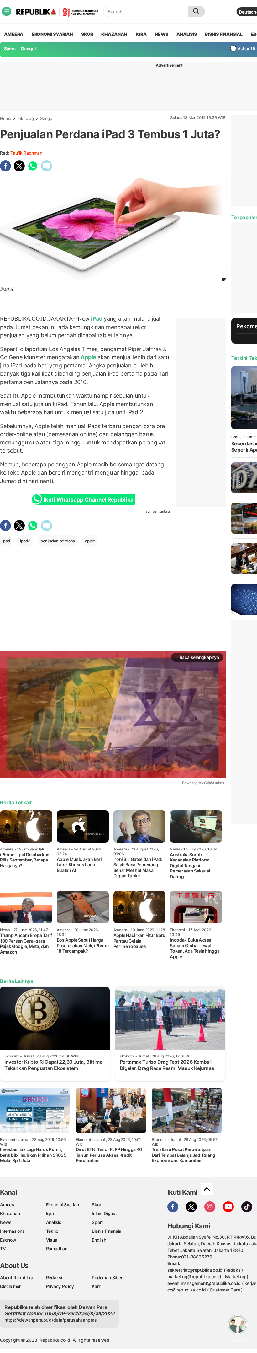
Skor (96, 1204)
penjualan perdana (57, 540)
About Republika (16, 1277)
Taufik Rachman (26, 152)
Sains (10, 48)
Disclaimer (10, 1286)
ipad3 (25, 540)
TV (3, 1248)
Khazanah (10, 1213)
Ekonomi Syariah (52, 34)
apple (90, 540)
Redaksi (54, 1277)
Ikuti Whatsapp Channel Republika (88, 500)
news (161, 34)
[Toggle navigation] (6, 11)
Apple (89, 357)
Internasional (12, 1231)
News (6, 1222)
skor (87, 34)
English (99, 1239)
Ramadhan (56, 1248)
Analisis (53, 1222)
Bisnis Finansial (224, 34)
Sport (97, 1222)
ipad (6, 540)
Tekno (52, 1231)
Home (5, 118)
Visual (52, 1239)
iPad (97, 318)
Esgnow (8, 1239)
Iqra (50, 1213)
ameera (13, 34)
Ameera (8, 1204)
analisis (186, 34)
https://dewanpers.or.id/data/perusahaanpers (50, 1320)
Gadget (28, 48)
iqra (141, 34)
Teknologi (26, 118)
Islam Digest (104, 1213)
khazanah (114, 34)
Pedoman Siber (107, 1277)
